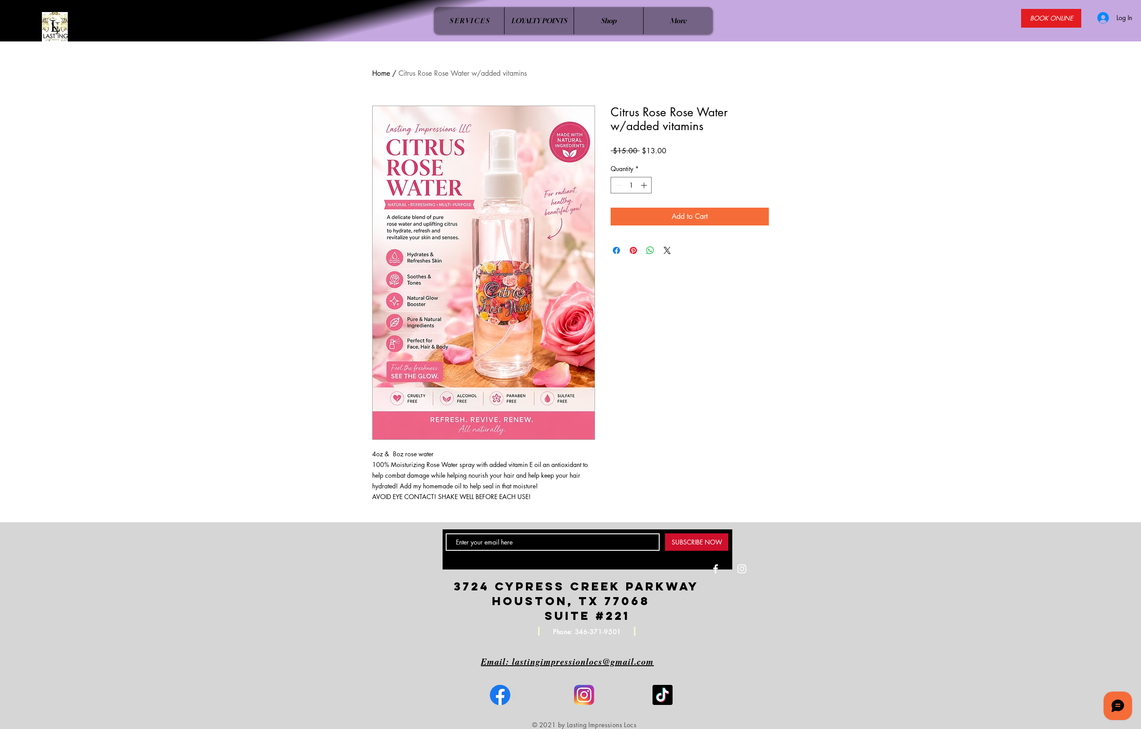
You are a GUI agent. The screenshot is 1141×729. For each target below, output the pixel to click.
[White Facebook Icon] (716, 569)
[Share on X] (667, 250)
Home (381, 73)
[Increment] (644, 185)
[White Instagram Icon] (742, 569)
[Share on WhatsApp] (650, 250)
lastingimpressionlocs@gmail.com (583, 661)
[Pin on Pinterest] (633, 250)
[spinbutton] (631, 185)
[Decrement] (617, 185)
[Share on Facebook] (616, 250)
